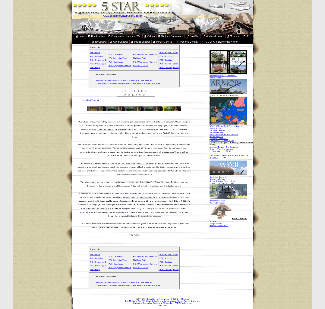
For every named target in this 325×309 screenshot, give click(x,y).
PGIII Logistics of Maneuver (145, 54)
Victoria (151, 36)
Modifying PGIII (140, 58)
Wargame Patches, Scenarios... (223, 76)
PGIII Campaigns (116, 54)
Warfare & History (214, 36)
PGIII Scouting (165, 56)
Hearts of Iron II (216, 128)
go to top (162, 305)
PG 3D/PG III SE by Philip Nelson (221, 42)
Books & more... (216, 78)
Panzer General (98, 42)
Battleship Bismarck (218, 177)
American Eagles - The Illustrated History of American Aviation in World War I (224, 149)
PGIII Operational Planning (145, 62)
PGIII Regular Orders (168, 52)
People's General (189, 42)
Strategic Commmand (172, 36)
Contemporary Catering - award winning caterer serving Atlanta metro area (128, 83)
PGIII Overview (96, 56)
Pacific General (142, 42)
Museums (234, 36)
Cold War (194, 36)
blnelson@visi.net (91, 100)
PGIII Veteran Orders (168, 64)
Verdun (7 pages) (217, 203)
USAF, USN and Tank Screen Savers (225, 126)
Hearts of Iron (98, 36)
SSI (248, 36)
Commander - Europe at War (126, 36)
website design (163, 299)
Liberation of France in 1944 (222, 183)
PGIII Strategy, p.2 (98, 60)
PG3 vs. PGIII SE (140, 66)
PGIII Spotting (165, 60)
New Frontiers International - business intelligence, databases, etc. (124, 80)
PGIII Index (95, 52)
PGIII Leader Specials (169, 68)
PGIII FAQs (95, 68)
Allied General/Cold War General (224, 134)
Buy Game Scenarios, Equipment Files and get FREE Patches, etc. (162, 303)
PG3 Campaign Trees (118, 58)
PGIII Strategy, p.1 (98, 64)
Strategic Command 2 (219, 139)
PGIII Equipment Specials (120, 66)
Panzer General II (165, 42)
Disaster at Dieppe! (218, 179)
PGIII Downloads (116, 62)
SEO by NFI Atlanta (180, 299)
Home (81, 36)
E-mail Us (151, 299)
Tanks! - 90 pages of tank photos (224, 95)
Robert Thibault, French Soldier (223, 181)
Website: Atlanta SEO (219, 226)
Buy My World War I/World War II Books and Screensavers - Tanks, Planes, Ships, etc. (162, 301)
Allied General (120, 42)
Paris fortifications (217, 201)
